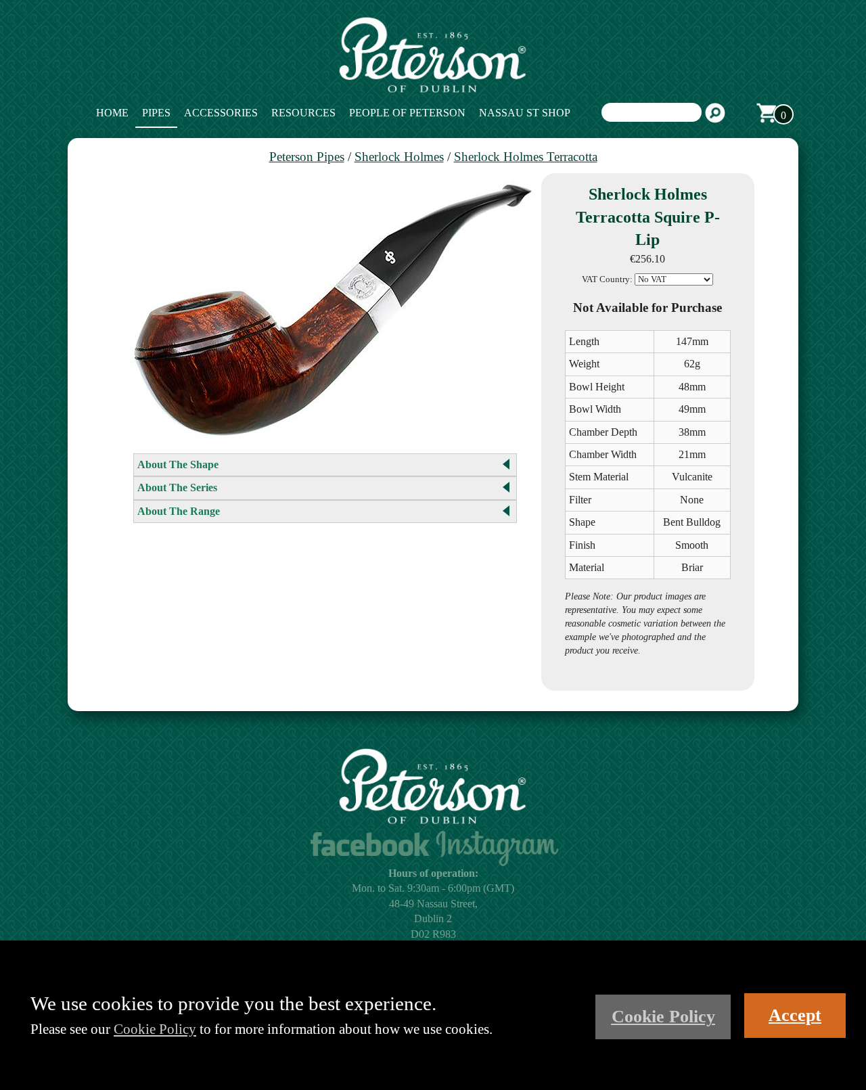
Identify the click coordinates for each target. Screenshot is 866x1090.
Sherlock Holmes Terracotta (525, 157)
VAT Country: (607, 279)
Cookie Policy (155, 1029)
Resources (303, 112)
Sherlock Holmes (399, 157)
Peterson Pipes (306, 157)
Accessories (221, 112)
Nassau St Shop (524, 112)
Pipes (156, 112)
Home (112, 112)
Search (715, 113)
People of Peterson (407, 112)
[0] (766, 113)
